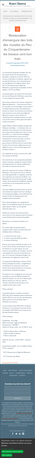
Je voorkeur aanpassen (7, 449)
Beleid (5, 373)
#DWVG (29, 373)
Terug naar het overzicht (10, 363)
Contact (22, 375)
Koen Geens (17, 4)
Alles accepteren (6, 455)
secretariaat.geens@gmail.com (10, 418)
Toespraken (20, 373)
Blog (12, 373)
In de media (12, 370)
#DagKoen (13, 375)
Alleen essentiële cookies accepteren (12, 451)
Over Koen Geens (25, 370)
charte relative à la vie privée (24, 413)
